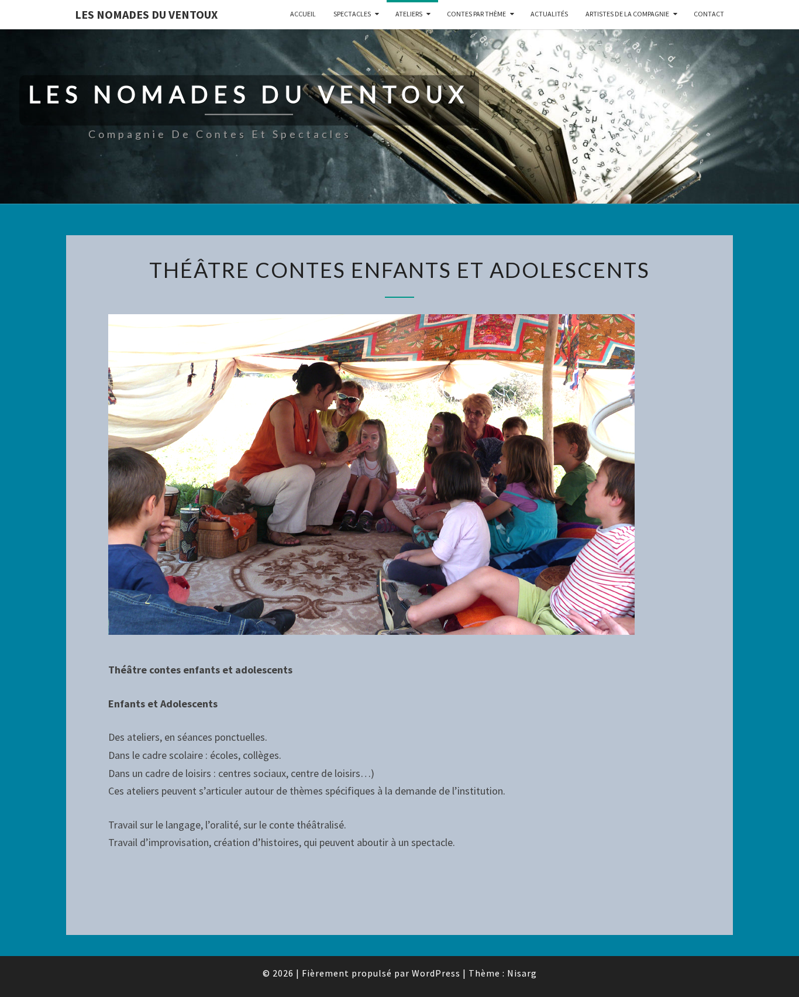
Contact (709, 13)
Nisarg (522, 973)
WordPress (436, 973)
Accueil (303, 13)
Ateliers (408, 13)
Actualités (549, 13)
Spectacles (352, 13)
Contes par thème (476, 13)
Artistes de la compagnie (627, 13)
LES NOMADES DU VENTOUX (146, 14)
